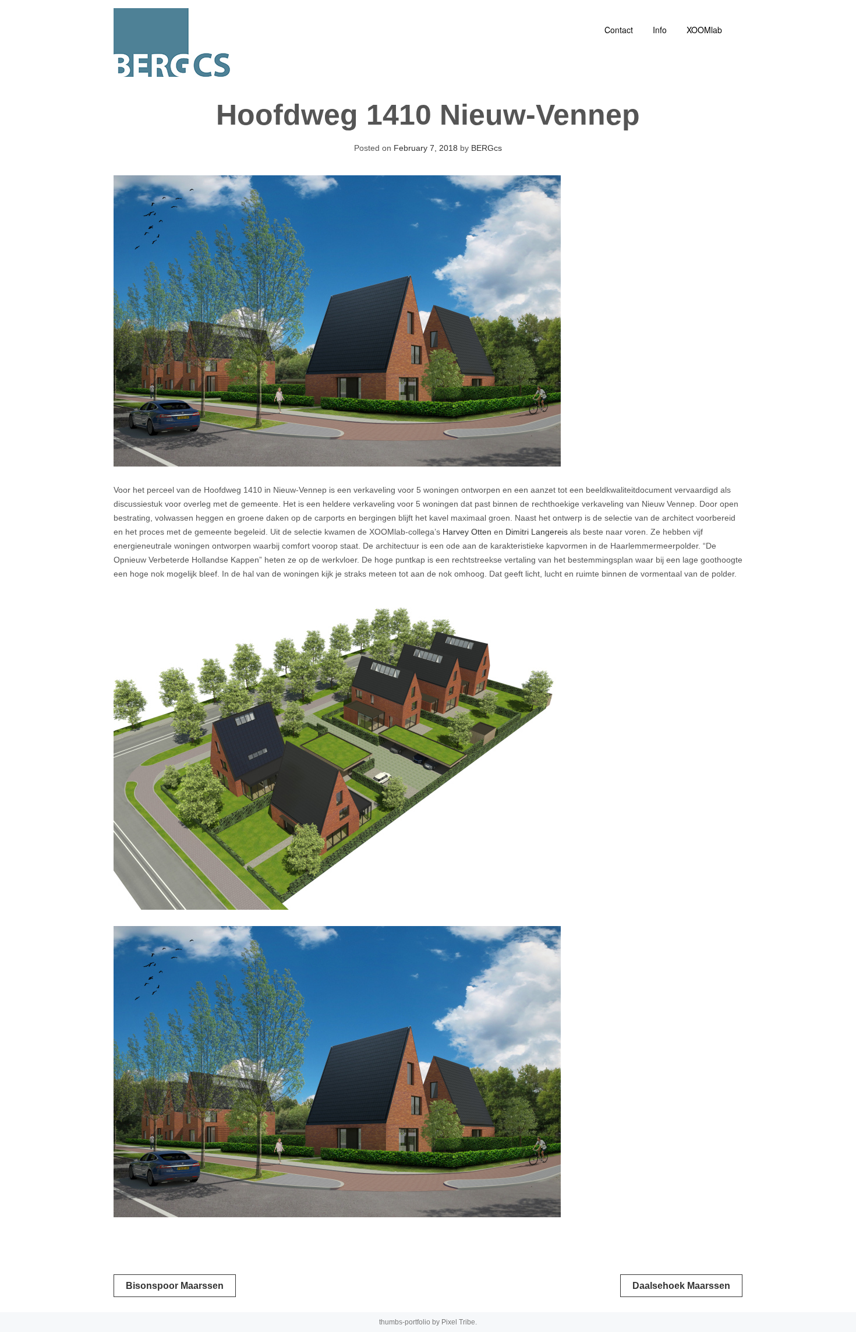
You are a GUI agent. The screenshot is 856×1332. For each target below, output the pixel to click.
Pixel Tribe (458, 1322)
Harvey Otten (467, 531)
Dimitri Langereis (536, 531)
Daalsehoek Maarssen (681, 1286)
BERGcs (486, 148)
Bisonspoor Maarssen (175, 1286)
